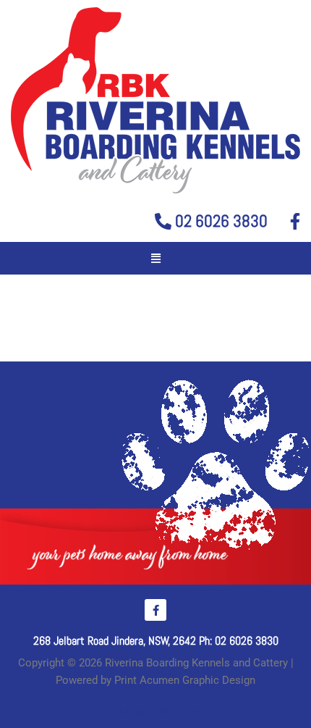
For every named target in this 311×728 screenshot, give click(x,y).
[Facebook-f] (155, 610)
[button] (155, 258)
